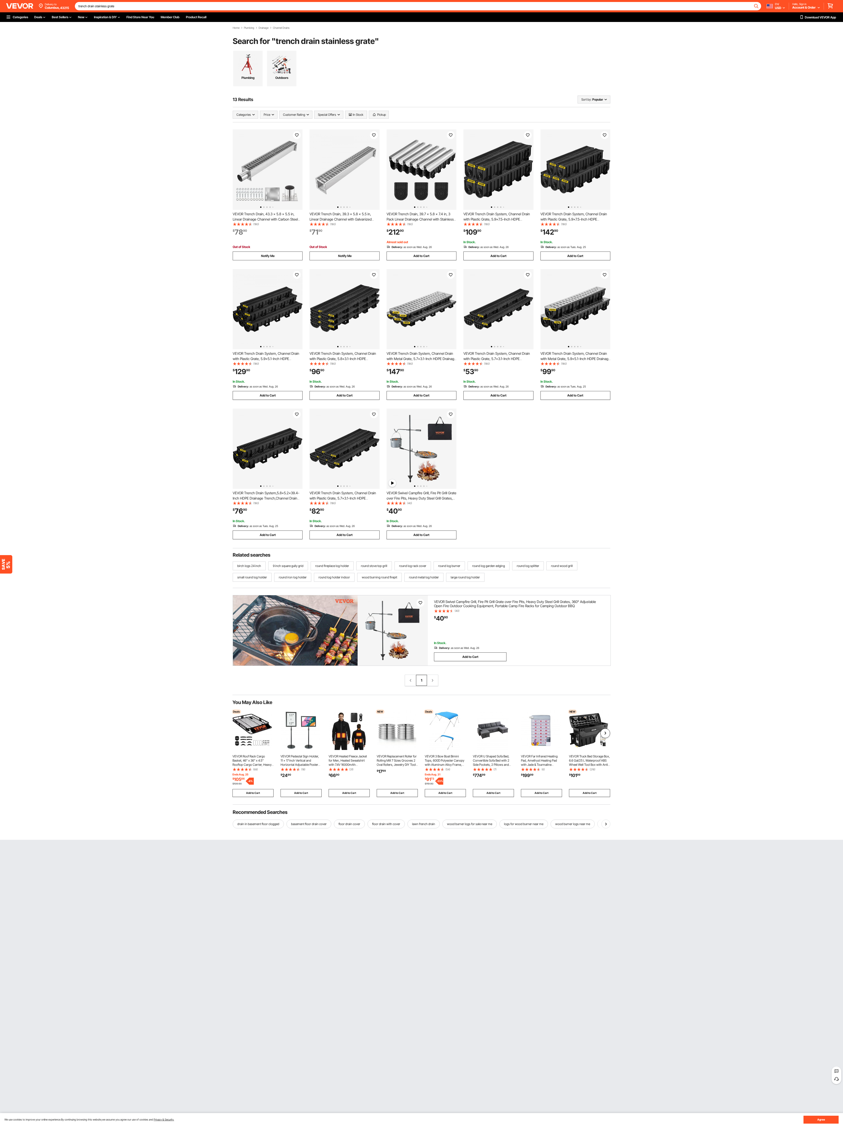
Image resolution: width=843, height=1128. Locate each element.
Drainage (263, 27)
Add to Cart (421, 256)
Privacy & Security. (164, 1119)
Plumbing (249, 27)
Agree (821, 1119)
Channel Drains (281, 27)
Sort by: (586, 99)
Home (236, 27)
